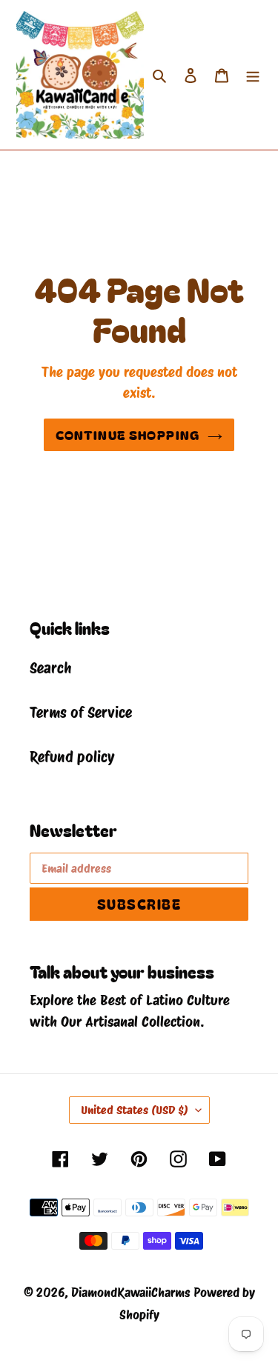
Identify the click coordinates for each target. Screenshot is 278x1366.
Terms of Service (81, 713)
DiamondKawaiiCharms (130, 1292)
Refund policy (72, 757)
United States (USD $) (134, 1110)
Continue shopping (127, 434)
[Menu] (252, 74)
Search (50, 668)
